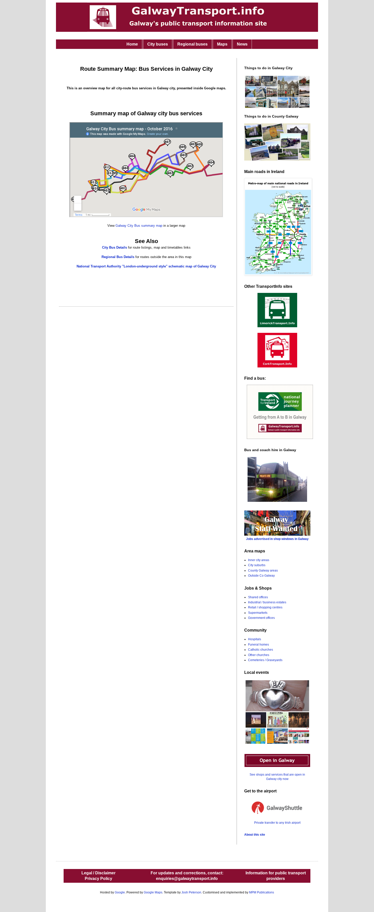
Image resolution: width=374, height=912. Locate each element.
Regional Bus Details (118, 257)
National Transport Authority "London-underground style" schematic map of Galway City (146, 266)
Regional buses (192, 44)
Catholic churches (260, 649)
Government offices (261, 618)
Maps (222, 44)
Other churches (258, 655)
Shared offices (258, 597)
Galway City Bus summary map (139, 225)
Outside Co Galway (261, 575)
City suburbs (256, 565)
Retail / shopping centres (265, 607)
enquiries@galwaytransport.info (187, 878)
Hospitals (254, 639)
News (242, 44)
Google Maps (153, 892)
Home (132, 44)
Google (120, 892)
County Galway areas (263, 570)
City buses (157, 44)
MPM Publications (261, 892)
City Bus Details (114, 247)
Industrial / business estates (267, 602)
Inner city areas (258, 560)
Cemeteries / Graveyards (265, 660)
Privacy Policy (98, 878)
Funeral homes (258, 644)
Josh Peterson (191, 892)
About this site (254, 834)
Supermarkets (257, 613)
